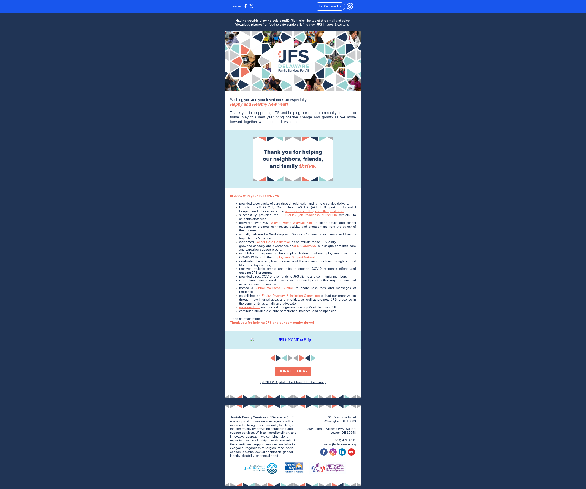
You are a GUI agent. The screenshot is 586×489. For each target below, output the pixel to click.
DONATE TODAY (293, 371)
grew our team (249, 307)
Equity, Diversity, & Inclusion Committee (291, 295)
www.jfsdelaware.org (340, 444)
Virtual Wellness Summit (274, 288)
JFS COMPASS (304, 246)
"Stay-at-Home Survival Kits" (291, 222)
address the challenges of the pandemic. (314, 211)
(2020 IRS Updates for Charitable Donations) (293, 382)
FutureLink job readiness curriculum (309, 215)
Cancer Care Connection (273, 242)
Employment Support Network (294, 257)
